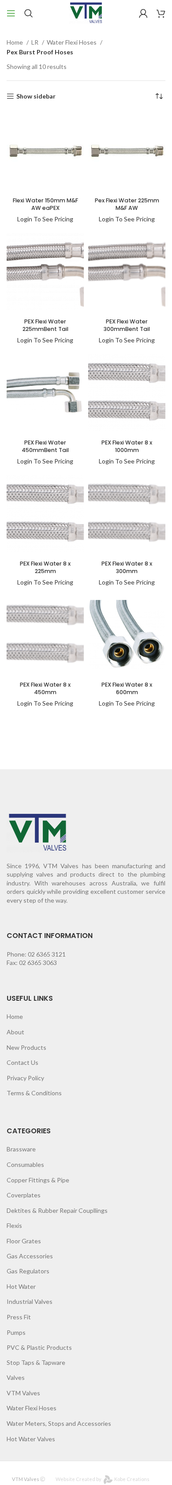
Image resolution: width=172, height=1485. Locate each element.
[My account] (143, 13)
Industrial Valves (29, 1301)
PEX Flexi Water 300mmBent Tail (127, 325)
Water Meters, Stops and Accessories (59, 1423)
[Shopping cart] (161, 13)
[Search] (28, 13)
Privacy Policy (25, 1078)
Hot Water (21, 1286)
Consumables (25, 1164)
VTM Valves (23, 1393)
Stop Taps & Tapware (36, 1362)
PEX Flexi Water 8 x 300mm (126, 567)
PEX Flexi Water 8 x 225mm (45, 567)
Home (15, 42)
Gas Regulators (28, 1271)
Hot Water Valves (31, 1439)
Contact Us (22, 1062)
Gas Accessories (30, 1256)
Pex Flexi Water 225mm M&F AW (127, 204)
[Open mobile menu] (11, 13)
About (15, 1032)
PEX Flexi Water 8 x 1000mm (126, 446)
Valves (16, 1377)
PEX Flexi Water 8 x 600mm (126, 688)
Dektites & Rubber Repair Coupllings (57, 1210)
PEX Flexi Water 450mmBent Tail (45, 446)
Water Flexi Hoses (72, 42)
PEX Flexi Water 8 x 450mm (45, 688)
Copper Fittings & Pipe (38, 1180)
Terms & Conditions (34, 1093)
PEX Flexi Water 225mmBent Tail (45, 325)
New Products (26, 1047)
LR (35, 42)
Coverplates (24, 1195)
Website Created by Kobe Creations (103, 1479)
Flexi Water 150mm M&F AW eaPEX (45, 204)
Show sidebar (36, 96)
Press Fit (19, 1317)
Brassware (21, 1149)
